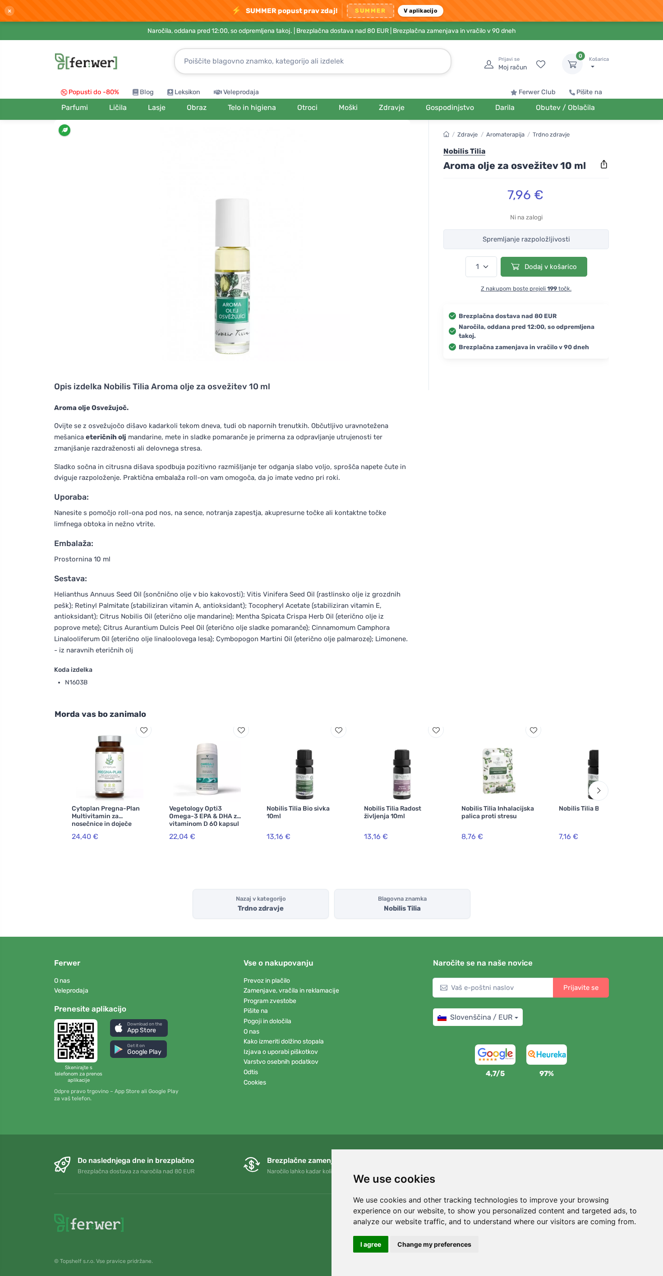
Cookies (255, 1082)
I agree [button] (370, 1244)
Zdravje (467, 134)
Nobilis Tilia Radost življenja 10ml (392, 812)
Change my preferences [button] (434, 1244)
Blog (147, 92)
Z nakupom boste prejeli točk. (526, 288)
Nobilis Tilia (464, 151)
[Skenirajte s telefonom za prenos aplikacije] (78, 1040)
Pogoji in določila (267, 1021)
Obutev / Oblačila (565, 107)
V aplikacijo (420, 10)
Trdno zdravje (551, 134)
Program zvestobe (270, 1001)
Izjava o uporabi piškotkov (281, 1052)
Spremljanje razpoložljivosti (526, 239)
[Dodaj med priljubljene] (144, 730)
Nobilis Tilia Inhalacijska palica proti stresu (497, 812)
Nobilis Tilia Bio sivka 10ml (298, 812)
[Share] (604, 164)
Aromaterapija (505, 134)
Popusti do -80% (94, 92)
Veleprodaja (241, 92)
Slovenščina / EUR (481, 1017)
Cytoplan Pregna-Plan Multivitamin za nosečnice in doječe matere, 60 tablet (106, 820)
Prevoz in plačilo (267, 980)
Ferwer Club (537, 92)
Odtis (251, 1072)
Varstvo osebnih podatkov (281, 1062)
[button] (139, 1028)
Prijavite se (581, 988)
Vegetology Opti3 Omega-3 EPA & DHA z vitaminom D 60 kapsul (204, 816)
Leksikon (187, 92)
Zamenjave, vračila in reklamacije (291, 990)
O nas (62, 980)
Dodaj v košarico (550, 267)
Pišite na (589, 92)
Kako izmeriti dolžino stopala (284, 1041)
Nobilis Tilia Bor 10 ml (591, 808)
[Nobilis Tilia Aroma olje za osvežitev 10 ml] (232, 244)
